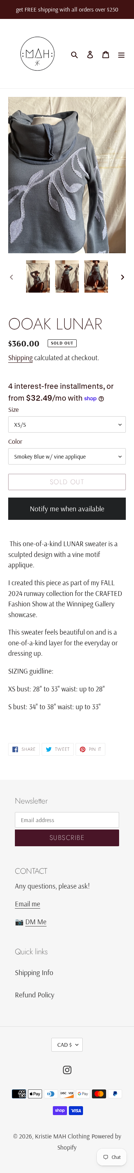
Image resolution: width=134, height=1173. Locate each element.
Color (15, 441)
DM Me (36, 921)
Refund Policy (34, 994)
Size (13, 409)
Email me (27, 903)
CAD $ (64, 1044)
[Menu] (121, 54)
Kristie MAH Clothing (62, 1136)
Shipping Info (34, 972)
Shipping (20, 357)
